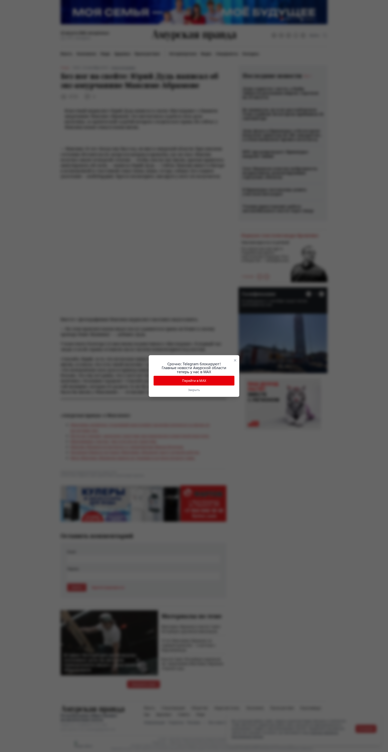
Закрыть (194, 390)
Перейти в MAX (194, 380)
